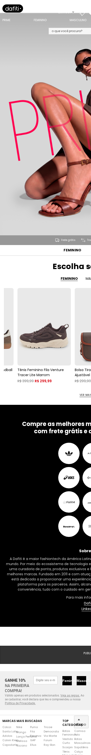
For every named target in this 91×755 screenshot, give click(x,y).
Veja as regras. (70, 695)
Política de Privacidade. (20, 703)
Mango (21, 732)
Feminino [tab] (69, 278)
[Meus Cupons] (84, 12)
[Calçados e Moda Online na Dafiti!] (12, 8)
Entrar (64, 12)
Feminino (72, 250)
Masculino (81, 681)
